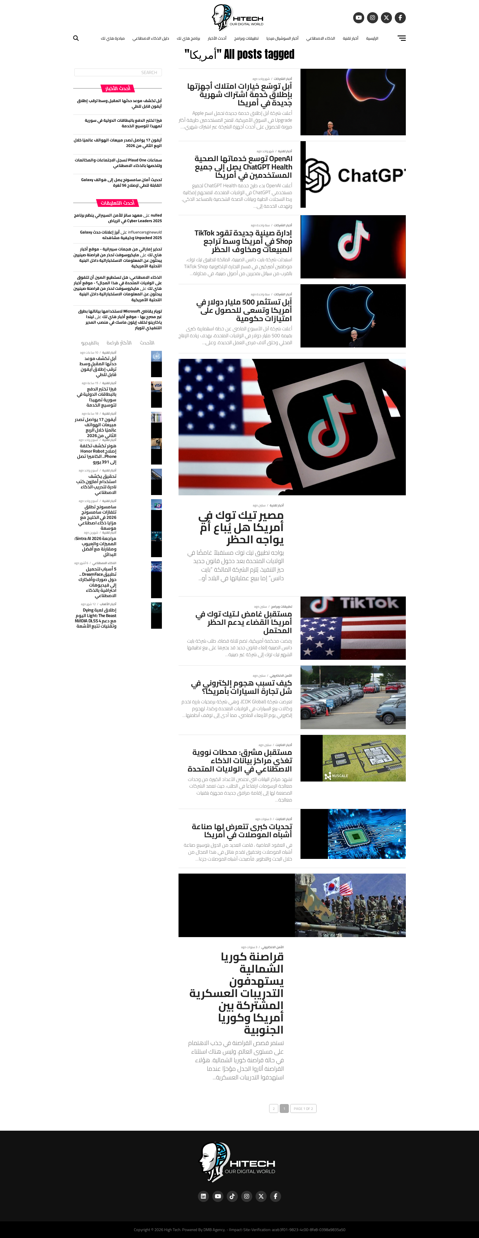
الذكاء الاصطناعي (320, 38)
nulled (156, 215)
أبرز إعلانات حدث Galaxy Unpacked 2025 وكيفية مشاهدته (121, 234)
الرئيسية (372, 38)
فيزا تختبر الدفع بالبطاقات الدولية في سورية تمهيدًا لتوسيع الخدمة (123, 123)
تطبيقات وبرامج (246, 38)
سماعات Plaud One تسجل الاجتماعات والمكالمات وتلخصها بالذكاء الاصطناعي (118, 162)
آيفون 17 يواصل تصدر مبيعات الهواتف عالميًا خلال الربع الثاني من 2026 (118, 142)
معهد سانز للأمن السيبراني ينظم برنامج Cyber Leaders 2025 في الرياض (118, 217)
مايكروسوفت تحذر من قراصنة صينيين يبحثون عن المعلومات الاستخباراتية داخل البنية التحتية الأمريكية (117, 260)
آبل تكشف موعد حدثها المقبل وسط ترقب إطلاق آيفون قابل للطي (119, 103)
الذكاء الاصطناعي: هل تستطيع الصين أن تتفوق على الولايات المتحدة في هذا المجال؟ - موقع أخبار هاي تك (118, 282)
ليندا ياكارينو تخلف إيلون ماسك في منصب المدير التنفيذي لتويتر (124, 322)
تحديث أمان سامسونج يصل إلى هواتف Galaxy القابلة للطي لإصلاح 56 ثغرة (121, 182)
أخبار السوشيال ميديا (282, 38)
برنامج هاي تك (188, 38)
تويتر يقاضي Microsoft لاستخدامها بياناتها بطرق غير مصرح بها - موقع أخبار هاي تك (120, 313)
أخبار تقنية (350, 38)
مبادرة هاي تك (113, 38)
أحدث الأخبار (217, 38)
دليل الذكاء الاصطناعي (151, 38)
